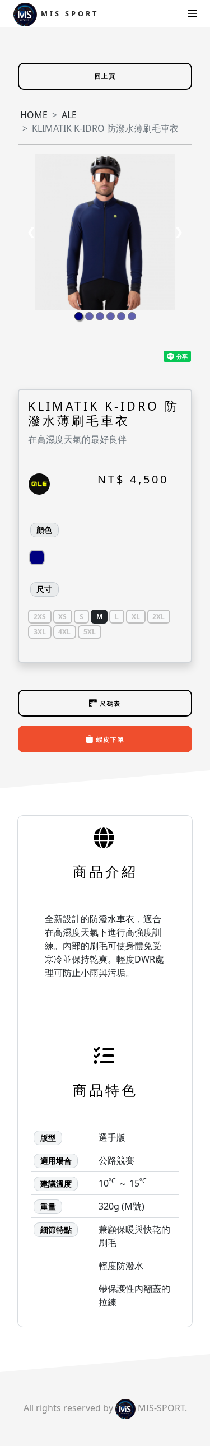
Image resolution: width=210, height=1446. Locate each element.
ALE (69, 115)
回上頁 (105, 76)
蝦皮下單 (109, 739)
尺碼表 (109, 703)
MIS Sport (68, 13)
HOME (34, 115)
